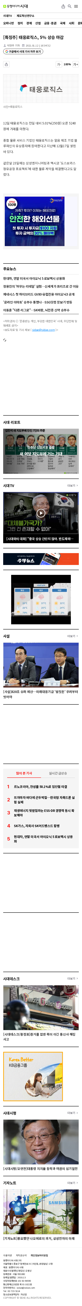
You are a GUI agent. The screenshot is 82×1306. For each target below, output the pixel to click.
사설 (6, 636)
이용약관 (7, 1255)
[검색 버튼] (69, 6)
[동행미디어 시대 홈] (15, 6)
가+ (75, 64)
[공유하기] (63, 6)
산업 (38, 23)
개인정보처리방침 (39, 1255)
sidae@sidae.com (43, 330)
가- (59, 64)
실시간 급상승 (58, 773)
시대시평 (9, 1113)
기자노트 (9, 1182)
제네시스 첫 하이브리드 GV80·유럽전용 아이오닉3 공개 (38, 294)
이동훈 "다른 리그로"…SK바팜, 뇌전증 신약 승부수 (36, 310)
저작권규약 (21, 1255)
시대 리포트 (11, 422)
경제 (29, 23)
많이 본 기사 (24, 773)
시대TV (8, 485)
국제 (62, 23)
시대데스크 (11, 978)
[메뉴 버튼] (76, 6)
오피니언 (8, 23)
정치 (20, 23)
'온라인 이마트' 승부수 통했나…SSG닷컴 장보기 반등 (37, 302)
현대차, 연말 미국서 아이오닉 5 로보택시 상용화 (34, 278)
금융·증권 (50, 23)
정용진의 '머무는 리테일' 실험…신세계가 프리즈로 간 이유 (41, 286)
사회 (71, 23)
